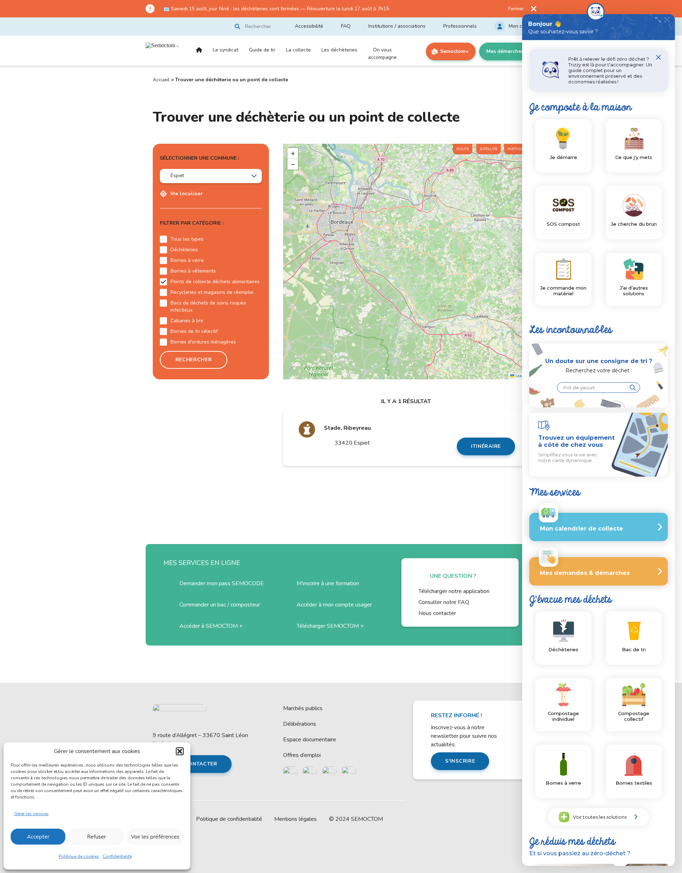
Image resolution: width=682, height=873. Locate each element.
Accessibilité (309, 26)
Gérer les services (31, 814)
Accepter (38, 836)
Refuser (96, 836)
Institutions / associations (397, 26)
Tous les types (187, 239)
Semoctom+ (454, 51)
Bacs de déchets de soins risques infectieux (208, 306)
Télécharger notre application (453, 591)
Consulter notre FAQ (443, 602)
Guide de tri (262, 49)
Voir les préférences (155, 836)
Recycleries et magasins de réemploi (211, 292)
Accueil (199, 56)
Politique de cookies (79, 856)
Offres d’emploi (302, 755)
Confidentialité (117, 856)
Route (462, 149)
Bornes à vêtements (193, 271)
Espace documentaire (309, 739)
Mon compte (522, 26)
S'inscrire (460, 761)
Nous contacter (437, 613)
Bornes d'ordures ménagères (203, 342)
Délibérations (299, 724)
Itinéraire (486, 446)
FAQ (346, 26)
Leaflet (520, 376)
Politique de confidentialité (229, 819)
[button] (179, 751)
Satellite (488, 149)
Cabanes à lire (186, 320)
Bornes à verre (187, 260)
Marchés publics (303, 708)
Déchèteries (184, 249)
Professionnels (460, 26)
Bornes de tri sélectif (194, 331)
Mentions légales (295, 819)
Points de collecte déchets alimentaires (215, 281)
